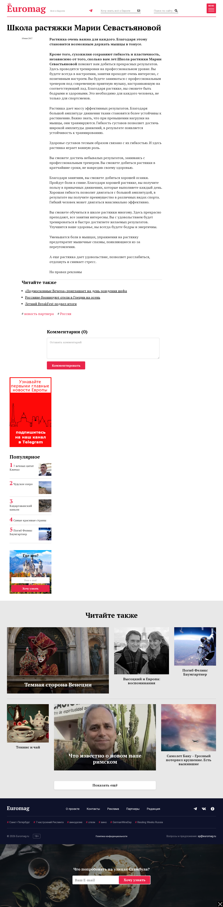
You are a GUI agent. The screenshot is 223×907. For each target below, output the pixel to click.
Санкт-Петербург (18, 822)
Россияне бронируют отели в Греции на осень (62, 297)
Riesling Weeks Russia (149, 822)
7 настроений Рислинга (48, 822)
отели (90, 822)
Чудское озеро (23, 484)
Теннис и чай (28, 747)
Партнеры (133, 809)
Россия (64, 313)
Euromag (26, 8)
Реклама (113, 809)
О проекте (72, 809)
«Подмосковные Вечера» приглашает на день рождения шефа (76, 290)
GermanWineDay (121, 822)
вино (103, 822)
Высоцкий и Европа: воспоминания (141, 681)
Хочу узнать (30, 588)
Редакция (153, 809)
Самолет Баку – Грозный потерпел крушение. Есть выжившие (188, 760)
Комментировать (66, 365)
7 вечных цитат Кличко (22, 467)
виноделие (74, 822)
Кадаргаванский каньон (21, 507)
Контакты (93, 809)
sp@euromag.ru (207, 836)
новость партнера (38, 313)
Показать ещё (105, 785)
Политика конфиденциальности (111, 836)
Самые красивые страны (29, 520)
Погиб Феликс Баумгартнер (21, 532)
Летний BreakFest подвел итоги (51, 303)
